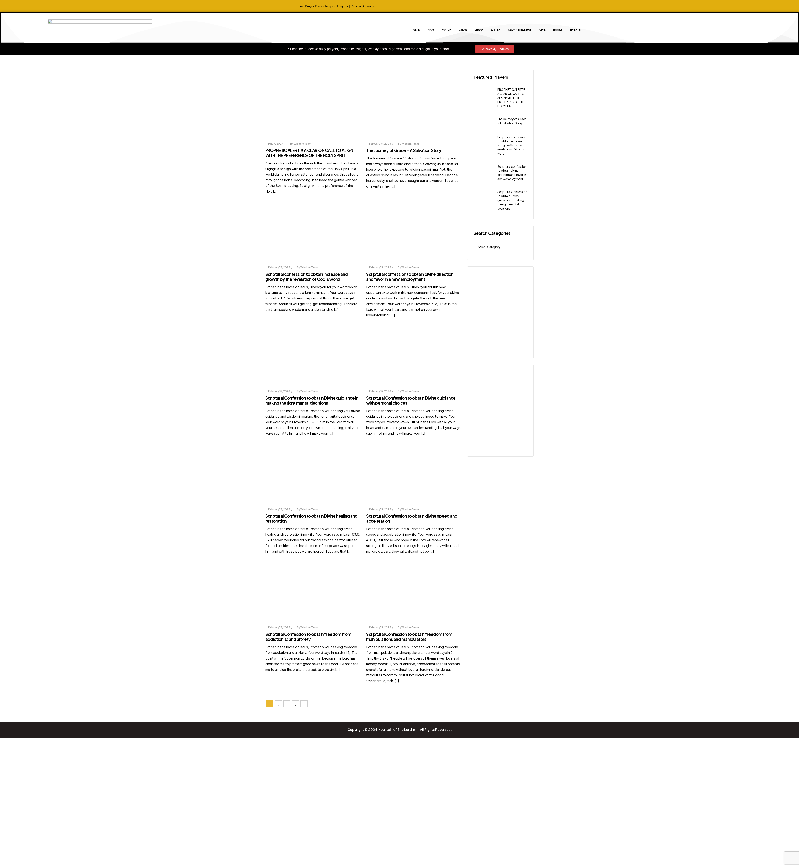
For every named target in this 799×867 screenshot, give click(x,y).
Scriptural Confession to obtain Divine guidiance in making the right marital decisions (311, 400)
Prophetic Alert (278, 133)
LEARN (479, 29)
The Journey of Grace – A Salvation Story (403, 150)
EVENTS (575, 29)
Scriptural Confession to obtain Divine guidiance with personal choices (410, 400)
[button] (369, 49)
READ (416, 29)
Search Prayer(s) (380, 133)
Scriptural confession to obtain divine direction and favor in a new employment (409, 276)
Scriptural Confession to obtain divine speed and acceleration (411, 518)
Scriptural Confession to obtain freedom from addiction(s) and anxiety (308, 636)
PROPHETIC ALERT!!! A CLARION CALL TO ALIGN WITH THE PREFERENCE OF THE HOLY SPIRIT (309, 153)
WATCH (446, 29)
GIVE (542, 29)
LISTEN (495, 29)
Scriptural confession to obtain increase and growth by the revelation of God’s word (306, 276)
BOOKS (558, 29)
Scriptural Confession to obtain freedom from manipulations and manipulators (409, 636)
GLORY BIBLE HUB (520, 29)
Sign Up (26, 859)
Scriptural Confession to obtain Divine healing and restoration (311, 518)
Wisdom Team (302, 143)
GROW (463, 29)
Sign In (38, 859)
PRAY (431, 29)
